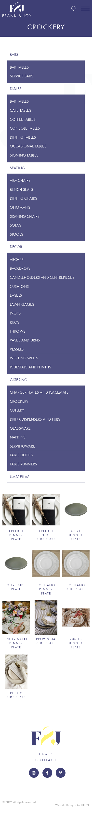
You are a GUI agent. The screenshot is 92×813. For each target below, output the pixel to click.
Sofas (15, 225)
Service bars (21, 76)
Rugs (14, 322)
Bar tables (19, 67)
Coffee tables (23, 119)
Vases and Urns (25, 340)
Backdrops (20, 268)
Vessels (17, 349)
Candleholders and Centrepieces (42, 277)
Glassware (20, 428)
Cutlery (17, 410)
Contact (46, 760)
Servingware (22, 446)
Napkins (17, 437)
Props (15, 313)
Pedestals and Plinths (30, 367)
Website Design (64, 805)
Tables (15, 88)
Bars (14, 54)
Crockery (19, 401)
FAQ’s (46, 754)
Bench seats (21, 189)
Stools (16, 234)
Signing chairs (24, 216)
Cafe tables (20, 110)
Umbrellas (19, 476)
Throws (17, 331)
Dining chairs (23, 198)
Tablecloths (21, 455)
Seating (17, 167)
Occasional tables (28, 146)
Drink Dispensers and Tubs (35, 419)
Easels (16, 295)
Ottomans (20, 207)
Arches (17, 259)
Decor (16, 246)
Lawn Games (22, 304)
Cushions (19, 286)
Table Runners (23, 464)
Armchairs (20, 180)
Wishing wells (24, 358)
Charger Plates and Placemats (39, 392)
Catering (18, 379)
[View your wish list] (73, 9)
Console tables (25, 128)
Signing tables (24, 155)
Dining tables (23, 137)
